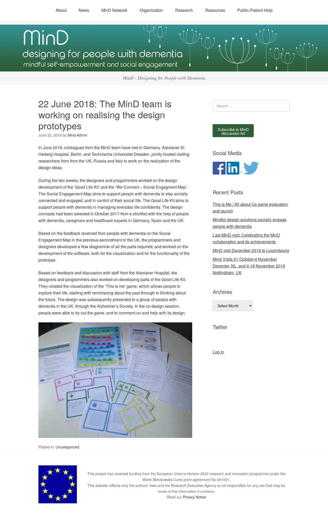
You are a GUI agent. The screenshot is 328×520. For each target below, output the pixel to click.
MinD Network (114, 10)
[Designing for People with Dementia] (164, 67)
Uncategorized (67, 446)
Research (184, 10)
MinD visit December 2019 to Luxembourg (251, 250)
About (61, 10)
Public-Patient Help (255, 10)
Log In (218, 352)
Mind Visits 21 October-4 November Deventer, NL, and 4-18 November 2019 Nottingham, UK (249, 265)
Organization (151, 10)
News (84, 10)
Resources (215, 10)
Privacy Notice (194, 496)
